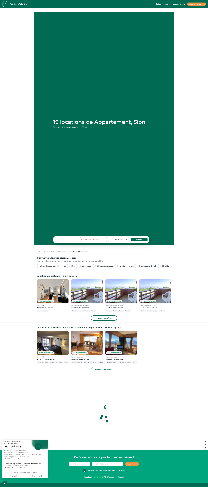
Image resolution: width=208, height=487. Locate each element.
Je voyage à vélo (178, 4)
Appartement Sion (63, 251)
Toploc (39, 251)
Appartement (49, 251)
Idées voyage (162, 4)
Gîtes (73, 266)
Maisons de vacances (47, 266)
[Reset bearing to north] (205, 447)
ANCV (167, 266)
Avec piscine (87, 266)
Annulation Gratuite (149, 266)
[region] (104, 414)
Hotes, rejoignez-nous (196, 4)
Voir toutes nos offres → (104, 318)
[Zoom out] (205, 444)
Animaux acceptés (107, 266)
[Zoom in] (205, 441)
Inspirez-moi (132, 464)
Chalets (63, 266)
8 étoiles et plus (128, 266)
